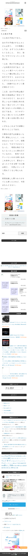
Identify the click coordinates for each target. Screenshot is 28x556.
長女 (5, 467)
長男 (12, 467)
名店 (15, 463)
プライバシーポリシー (9, 412)
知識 (20, 465)
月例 (11, 465)
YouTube (17, 456)
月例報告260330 (14, 307)
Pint (12, 456)
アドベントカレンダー (22, 458)
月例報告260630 (14, 283)
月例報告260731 (14, 275)
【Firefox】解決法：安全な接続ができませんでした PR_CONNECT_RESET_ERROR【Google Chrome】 (14, 376)
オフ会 (12, 461)
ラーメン (10, 463)
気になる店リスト (8, 408)
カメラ (15, 461)
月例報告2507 (7, 433)
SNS (14, 456)
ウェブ (3, 461)
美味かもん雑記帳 (12, 2)
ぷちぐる (16, 458)
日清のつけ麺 (10, 218)
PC (9, 456)
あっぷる (22, 456)
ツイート (23, 461)
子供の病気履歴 (7, 410)
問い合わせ (7, 527)
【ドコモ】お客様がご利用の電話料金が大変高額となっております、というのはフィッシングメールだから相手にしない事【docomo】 (14, 363)
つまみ (12, 458)
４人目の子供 (7, 34)
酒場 (2, 467)
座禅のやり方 (7, 403)
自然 (24, 465)
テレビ (3, 463)
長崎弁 (9, 467)
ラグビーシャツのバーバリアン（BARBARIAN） (15, 224)
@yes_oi (21, 530)
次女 (15, 465)
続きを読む (23, 279)
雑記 (14, 467)
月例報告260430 (14, 299)
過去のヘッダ (7, 405)
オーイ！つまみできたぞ (14, 524)
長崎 (7, 467)
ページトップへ (23, 547)
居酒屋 (21, 463)
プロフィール (7, 521)
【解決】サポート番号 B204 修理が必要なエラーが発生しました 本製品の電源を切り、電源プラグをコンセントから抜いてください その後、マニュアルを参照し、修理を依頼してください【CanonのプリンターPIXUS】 (14, 350)
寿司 (19, 463)
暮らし (6, 465)
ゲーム (19, 461)
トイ (7, 463)
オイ (22, 446)
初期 (14, 463)
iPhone (6, 456)
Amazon (2, 456)
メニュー (25, 3)
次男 (18, 465)
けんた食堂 (6, 458)
